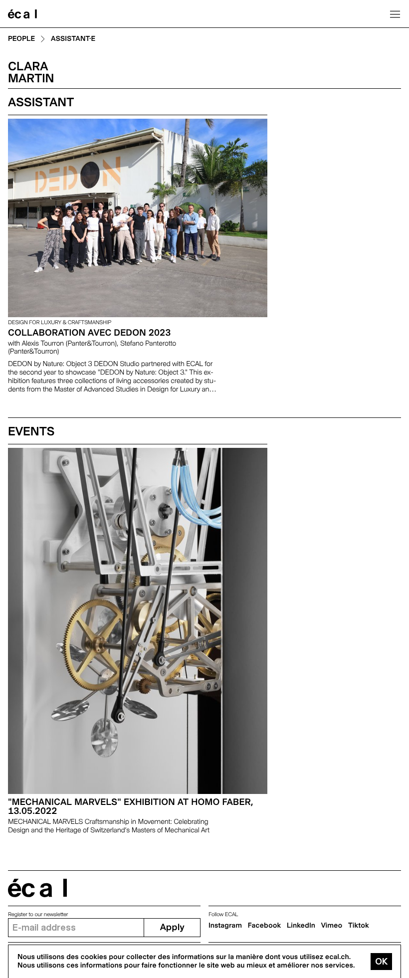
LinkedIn (301, 926)
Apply (172, 927)
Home (22, 13)
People (21, 39)
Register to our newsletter (38, 914)
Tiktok (358, 926)
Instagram (225, 926)
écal (37, 888)
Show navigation (395, 14)
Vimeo (332, 926)
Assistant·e (73, 39)
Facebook (264, 926)
